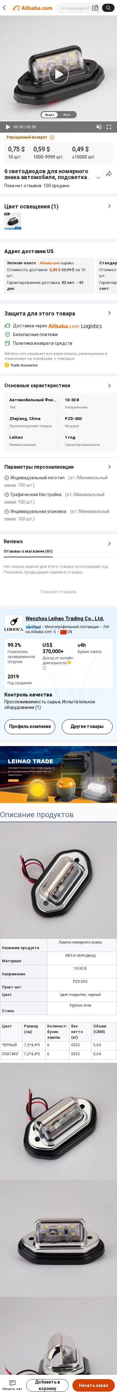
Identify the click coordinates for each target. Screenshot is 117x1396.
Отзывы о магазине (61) (28, 551)
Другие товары (87, 726)
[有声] (99, 127)
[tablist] (59, 114)
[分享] (109, 173)
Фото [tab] (66, 114)
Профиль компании (30, 726)
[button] (30, 137)
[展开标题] (98, 178)
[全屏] (109, 127)
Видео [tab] (49, 114)
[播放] (8, 127)
